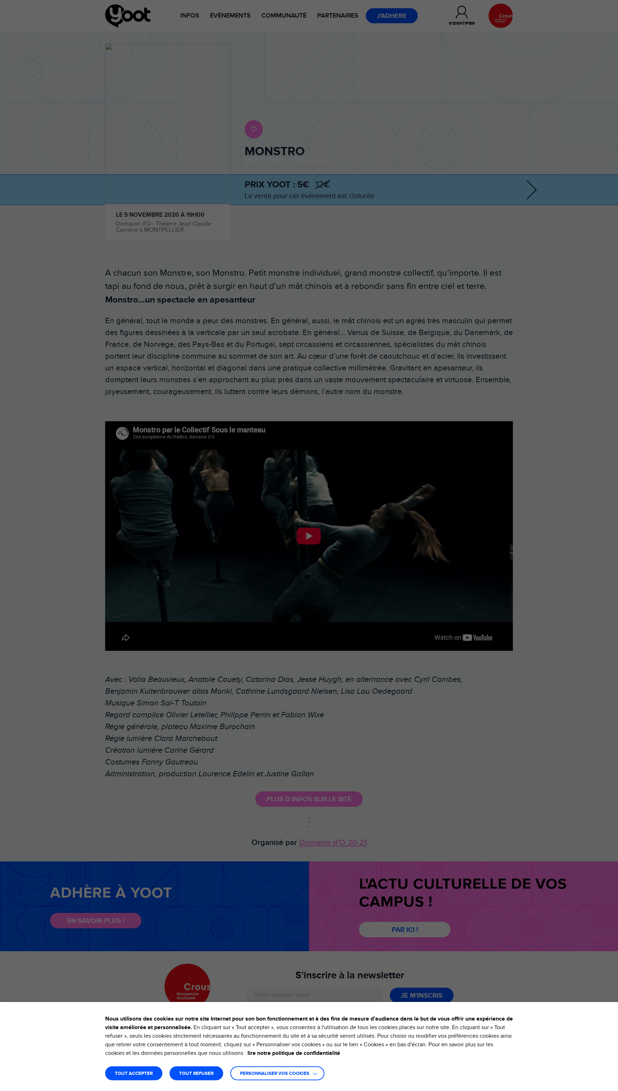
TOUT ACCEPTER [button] (134, 1073)
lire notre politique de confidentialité (293, 1053)
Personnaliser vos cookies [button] (274, 1073)
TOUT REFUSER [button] (196, 1073)
